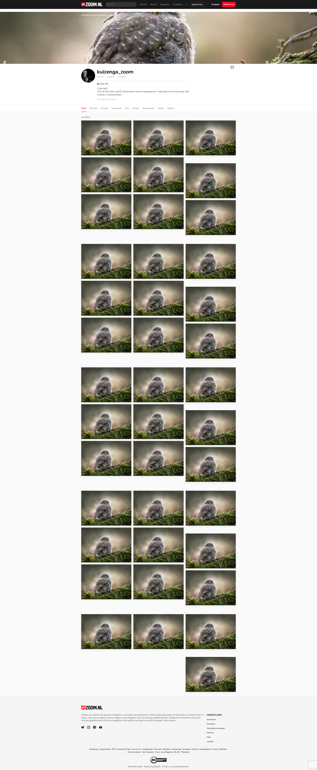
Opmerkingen (148, 108)
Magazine (165, 4)
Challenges (116, 108)
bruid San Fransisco (145, 226)
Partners (210, 733)
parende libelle (90, 646)
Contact (210, 742)
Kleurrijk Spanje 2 (91, 399)
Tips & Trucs (137, 749)
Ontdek (143, 4)
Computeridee (105, 749)
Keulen (190, 232)
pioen (137, 646)
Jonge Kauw (89, 436)
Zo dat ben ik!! (90, 226)
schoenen (192, 479)
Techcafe (158, 749)
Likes (127, 108)
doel (84, 349)
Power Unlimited (220, 749)
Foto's (83, 108)
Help (209, 737)
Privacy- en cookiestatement (175, 766)
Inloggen (215, 4)
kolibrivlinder (141, 559)
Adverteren (211, 720)
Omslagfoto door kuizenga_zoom (96, 15)
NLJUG (177, 752)
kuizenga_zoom (93, 123)
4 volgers (111, 77)
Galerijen (93, 108)
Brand (190, 399)
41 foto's (100, 77)
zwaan (85, 596)
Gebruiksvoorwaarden (216, 728)
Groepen (104, 108)
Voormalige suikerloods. (200, 275)
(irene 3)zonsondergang (200, 646)
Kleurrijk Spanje (143, 399)
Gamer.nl (195, 749)
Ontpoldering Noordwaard (96, 312)
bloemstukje (193, 522)
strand (137, 312)
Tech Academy (148, 752)
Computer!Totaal (124, 749)
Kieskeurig (93, 749)
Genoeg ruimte (142, 189)
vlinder (86, 559)
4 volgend (121, 77)
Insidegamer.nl (206, 749)
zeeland (138, 349)
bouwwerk (88, 522)
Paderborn (192, 195)
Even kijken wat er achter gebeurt (201, 602)
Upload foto (197, 4)
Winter (138, 152)
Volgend (170, 108)
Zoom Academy (134, 752)
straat (85, 275)
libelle (138, 596)
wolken (138, 522)
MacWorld (167, 749)
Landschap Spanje (92, 152)
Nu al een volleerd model (200, 355)
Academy (177, 4)
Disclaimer (211, 724)
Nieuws (153, 4)
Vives (157, 752)
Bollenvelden (141, 436)
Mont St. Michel (195, 689)
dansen (191, 152)
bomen (190, 442)
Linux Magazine (167, 752)
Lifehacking (176, 749)
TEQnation (185, 752)
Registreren (229, 4)
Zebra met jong (90, 189)
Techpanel (186, 749)
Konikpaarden (142, 275)
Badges (135, 108)
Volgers (160, 108)
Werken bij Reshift (152, 766)
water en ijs (140, 473)
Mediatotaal (148, 749)
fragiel (86, 473)
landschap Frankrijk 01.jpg (201, 318)
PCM (114, 749)
